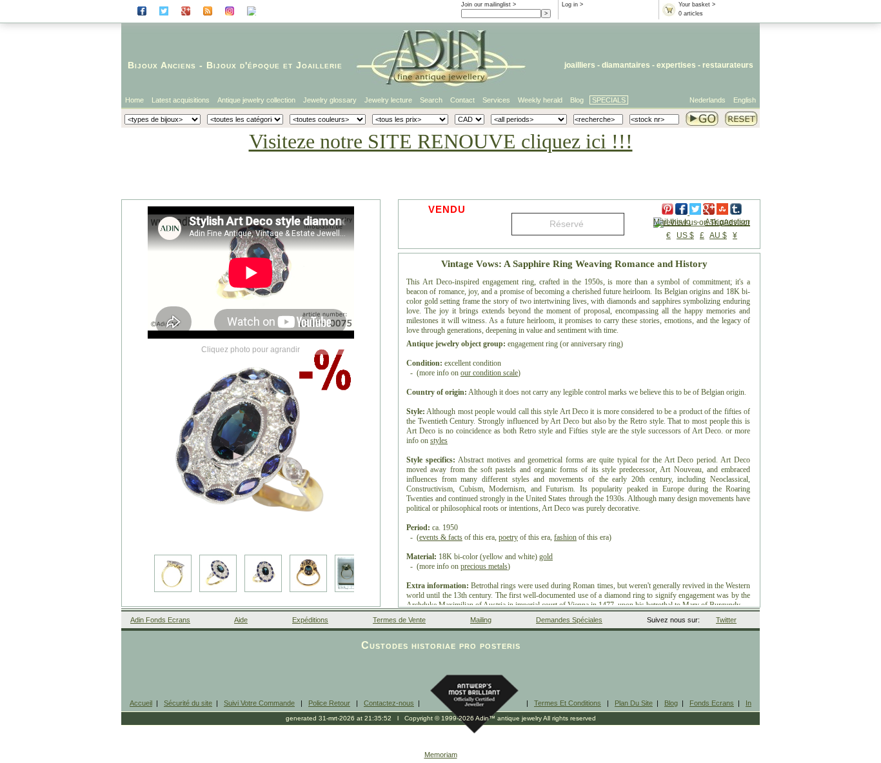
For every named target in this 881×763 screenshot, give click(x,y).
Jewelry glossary (330, 100)
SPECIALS (609, 100)
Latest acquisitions (181, 100)
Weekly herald (540, 100)
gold (546, 556)
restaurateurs (727, 65)
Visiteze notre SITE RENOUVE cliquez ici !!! (441, 141)
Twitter (726, 620)
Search (431, 100)
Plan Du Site (634, 703)
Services (496, 100)
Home (134, 100)
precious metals (484, 566)
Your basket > (696, 4)
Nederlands (707, 100)
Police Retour (329, 703)
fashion (565, 537)
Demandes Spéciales (569, 620)
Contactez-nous (389, 703)
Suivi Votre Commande (259, 703)
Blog (577, 100)
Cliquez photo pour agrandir (250, 349)
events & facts (440, 537)
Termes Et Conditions (567, 703)
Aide (241, 620)
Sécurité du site (188, 703)
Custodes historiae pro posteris (440, 645)
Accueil (141, 703)
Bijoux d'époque (243, 65)
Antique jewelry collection (256, 100)
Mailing (480, 620)
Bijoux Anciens (162, 65)
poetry (508, 537)
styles (439, 440)
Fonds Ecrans (711, 703)
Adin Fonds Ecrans (160, 620)
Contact (462, 100)
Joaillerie (319, 65)
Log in (570, 4)
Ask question (727, 221)
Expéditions (310, 620)
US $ (685, 235)
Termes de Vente (399, 620)
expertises (676, 65)
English (744, 100)
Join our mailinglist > (488, 4)
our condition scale (489, 372)
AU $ (718, 235)
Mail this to (672, 221)
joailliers (579, 65)
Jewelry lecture (388, 100)
